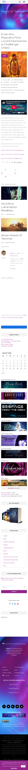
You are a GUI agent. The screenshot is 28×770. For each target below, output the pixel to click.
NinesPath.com (14, 684)
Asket (4, 55)
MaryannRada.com (14, 688)
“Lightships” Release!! (7, 346)
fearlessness (5, 84)
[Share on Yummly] (9, 162)
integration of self (7, 90)
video (3, 92)
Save (6, 172)
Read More (14, 768)
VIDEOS (5, 554)
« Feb (2, 373)
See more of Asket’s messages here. (11, 158)
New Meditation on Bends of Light (11, 341)
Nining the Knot (5, 496)
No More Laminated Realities (9, 207)
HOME (5, 536)
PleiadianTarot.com (14, 692)
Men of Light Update (7, 344)
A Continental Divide (7, 339)
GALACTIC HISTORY (9, 563)
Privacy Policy (7, 740)
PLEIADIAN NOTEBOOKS (10, 560)
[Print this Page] (12, 162)
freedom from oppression (9, 87)
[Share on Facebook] (2, 162)
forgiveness (14, 84)
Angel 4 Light (15, 253)
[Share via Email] (14, 162)
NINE (4, 539)
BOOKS (5, 545)
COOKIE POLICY (19, 740)
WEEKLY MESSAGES (9, 542)
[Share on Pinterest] (7, 162)
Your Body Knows (6, 494)
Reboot (3, 492)
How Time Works (6, 342)
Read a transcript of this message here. (12, 150)
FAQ (4, 566)
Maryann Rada (18, 79)
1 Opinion (6, 82)
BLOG (5, 551)
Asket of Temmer (18, 82)
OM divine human (19, 90)
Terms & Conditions (14, 742)
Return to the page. (12, 154)
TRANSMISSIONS (8, 548)
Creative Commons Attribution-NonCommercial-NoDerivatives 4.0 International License (13, 724)
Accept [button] (23, 766)
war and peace (10, 92)
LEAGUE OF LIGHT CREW (10, 557)
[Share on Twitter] (5, 162)
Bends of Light (15, 488)
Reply (3, 258)
